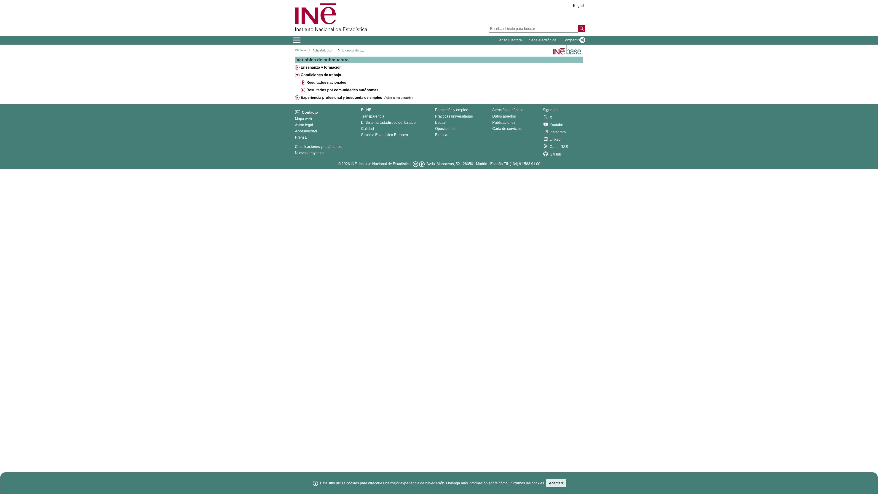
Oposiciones (445, 129)
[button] (573, 40)
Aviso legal (304, 125)
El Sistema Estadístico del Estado (388, 122)
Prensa (301, 137)
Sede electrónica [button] (542, 40)
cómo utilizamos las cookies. (522, 483)
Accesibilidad (306, 131)
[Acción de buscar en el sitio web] (581, 28)
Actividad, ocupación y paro (331, 50)
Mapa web (303, 119)
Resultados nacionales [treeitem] (326, 82)
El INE (366, 110)
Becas (440, 122)
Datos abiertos (504, 116)
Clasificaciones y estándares (318, 147)
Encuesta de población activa (361, 50)
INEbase (300, 50)
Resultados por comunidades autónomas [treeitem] (342, 90)
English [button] (579, 6)
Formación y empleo (451, 110)
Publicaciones (503, 122)
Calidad (367, 129)
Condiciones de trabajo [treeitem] (321, 75)
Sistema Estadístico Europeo (384, 135)
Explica (441, 135)
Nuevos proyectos (309, 153)
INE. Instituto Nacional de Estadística (381, 164)
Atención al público (507, 110)
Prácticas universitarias (454, 116)
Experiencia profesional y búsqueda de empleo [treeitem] (341, 97)
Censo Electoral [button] (510, 40)
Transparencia (372, 116)
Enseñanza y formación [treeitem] (321, 67)
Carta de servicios (507, 129)
